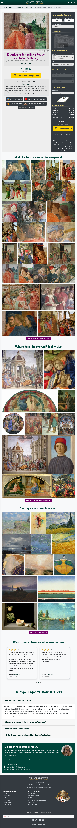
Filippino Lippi (28, 7)
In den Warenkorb (64, 128)
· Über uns (5, 807)
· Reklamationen (7, 805)
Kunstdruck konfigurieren (27, 75)
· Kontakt (5, 793)
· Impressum (6, 796)
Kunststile (11, 7)
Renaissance (19, 7)
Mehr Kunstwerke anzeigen (38, 632)
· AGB (4, 798)
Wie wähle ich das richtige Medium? (17, 728)
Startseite (4, 7)
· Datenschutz (6, 800)
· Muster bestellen (32, 805)
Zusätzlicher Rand (56, 24)
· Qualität (30, 798)
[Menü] (2, 2)
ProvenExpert (18, 674)
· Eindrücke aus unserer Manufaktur (37, 800)
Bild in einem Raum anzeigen (36, 103)
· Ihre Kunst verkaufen (33, 796)
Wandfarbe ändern (15, 103)
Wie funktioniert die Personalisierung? (18, 700)
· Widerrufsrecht (7, 802)
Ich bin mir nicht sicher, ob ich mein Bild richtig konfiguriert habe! (28, 735)
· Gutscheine (31, 802)
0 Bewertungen (30, 107)
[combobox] (63, 26)
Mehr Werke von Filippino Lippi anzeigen (38, 500)
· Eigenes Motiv (32, 793)
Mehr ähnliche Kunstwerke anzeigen (38, 338)
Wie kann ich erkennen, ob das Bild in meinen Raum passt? (25, 722)
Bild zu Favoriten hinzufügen (36, 99)
